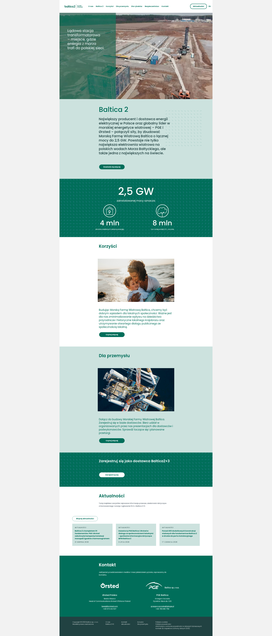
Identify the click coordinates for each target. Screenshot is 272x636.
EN (210, 6)
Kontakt (124, 622)
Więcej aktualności (85, 518)
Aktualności (125, 624)
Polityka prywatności (163, 624)
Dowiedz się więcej (111, 167)
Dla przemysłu (142, 624)
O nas (108, 622)
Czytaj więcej (112, 334)
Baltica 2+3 (110, 624)
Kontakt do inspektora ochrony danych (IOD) (173, 628)
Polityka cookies (162, 622)
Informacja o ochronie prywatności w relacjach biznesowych (179, 626)
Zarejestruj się (111, 475)
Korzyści (140, 622)
